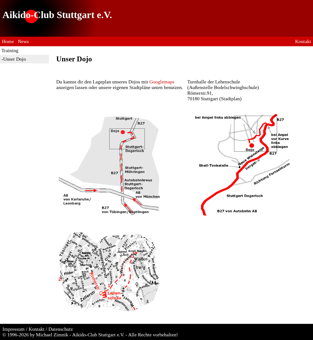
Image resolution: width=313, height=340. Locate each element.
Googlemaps (161, 81)
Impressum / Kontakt (23, 329)
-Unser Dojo (13, 59)
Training (9, 50)
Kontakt (303, 41)
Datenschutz (60, 329)
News (23, 41)
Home (8, 41)
